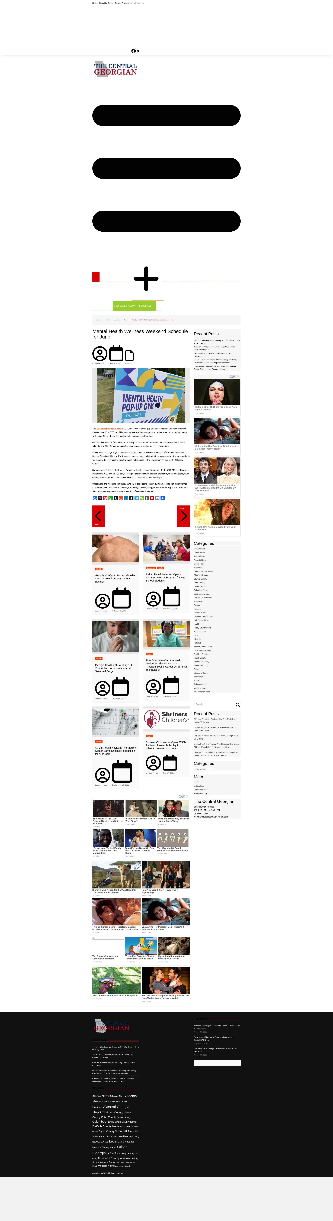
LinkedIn (137, 46)
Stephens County (201, 673)
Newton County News (203, 646)
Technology (101, 306)
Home (95, 3)
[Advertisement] (166, 24)
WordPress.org (200, 793)
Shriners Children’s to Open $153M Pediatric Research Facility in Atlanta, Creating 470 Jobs (166, 745)
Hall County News (201, 620)
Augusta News (200, 560)
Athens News (199, 552)
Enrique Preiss (98, 363)
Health (203, 277)
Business (170, 277)
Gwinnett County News (203, 616)
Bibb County (199, 564)
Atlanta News (199, 556)
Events (197, 605)
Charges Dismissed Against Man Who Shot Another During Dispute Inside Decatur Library (216, 754)
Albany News (199, 549)
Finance (197, 609)
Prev (97, 524)
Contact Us (139, 3)
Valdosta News (200, 688)
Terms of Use (127, 3)
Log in (196, 782)
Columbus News (201, 590)
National (197, 643)
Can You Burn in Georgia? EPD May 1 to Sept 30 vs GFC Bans (216, 737)
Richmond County (201, 662)
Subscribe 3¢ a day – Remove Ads (132, 306)
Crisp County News (202, 594)
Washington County (202, 692)
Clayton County (200, 579)
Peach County (200, 658)
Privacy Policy (114, 3)
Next (182, 508)
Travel (196, 680)
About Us (103, 3)
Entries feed (199, 786)
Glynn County (200, 613)
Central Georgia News (114, 277)
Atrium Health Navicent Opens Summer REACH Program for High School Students (166, 577)
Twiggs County (200, 684)
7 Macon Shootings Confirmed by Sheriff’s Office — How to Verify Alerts (216, 720)
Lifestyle (197, 639)
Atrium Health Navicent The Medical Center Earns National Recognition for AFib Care (115, 750)
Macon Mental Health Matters (110, 428)
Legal (216, 277)
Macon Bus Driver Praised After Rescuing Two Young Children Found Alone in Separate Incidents (216, 745)
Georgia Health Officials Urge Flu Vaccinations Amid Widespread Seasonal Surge (114, 668)
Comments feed (200, 790)
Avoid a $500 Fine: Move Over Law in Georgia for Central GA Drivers (215, 729)
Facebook (133, 47)
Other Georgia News (145, 258)
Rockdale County (201, 665)
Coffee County (200, 586)
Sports (230, 277)
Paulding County (201, 654)
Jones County (200, 631)
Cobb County (199, 583)
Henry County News (202, 628)
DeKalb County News (203, 598)
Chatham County (201, 575)
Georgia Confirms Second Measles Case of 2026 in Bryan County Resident (115, 578)
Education (187, 277)
